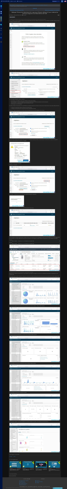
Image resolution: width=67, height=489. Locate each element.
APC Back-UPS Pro (1, 34)
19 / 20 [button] (35, 8)
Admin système (13, 1)
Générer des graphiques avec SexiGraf (52, 10)
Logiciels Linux (22, 481)
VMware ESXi (1, 17)
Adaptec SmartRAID (1, 28)
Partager (10, 456)
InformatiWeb (6, 1)
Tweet (14, 456)
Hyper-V (1, 24)
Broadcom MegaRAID (1, 30)
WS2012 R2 (1, 6)
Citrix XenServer (1, 13)
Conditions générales (23, 483)
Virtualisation (20, 1)
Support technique (40, 481)
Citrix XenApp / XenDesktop (1, 11)
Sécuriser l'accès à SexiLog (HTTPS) (17, 10)
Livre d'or (38, 480)
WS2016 (1, 7)
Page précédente (12, 17)
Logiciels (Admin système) (24, 480)
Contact (38, 482)
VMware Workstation (1, 20)
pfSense (1, 38)
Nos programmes (23, 482)
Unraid (1, 41)
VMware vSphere (1, 19)
